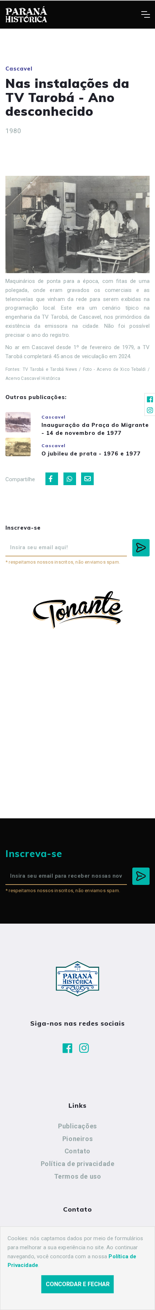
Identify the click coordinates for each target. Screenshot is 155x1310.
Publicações (77, 1126)
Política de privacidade (78, 1163)
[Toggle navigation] (145, 14)
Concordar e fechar (78, 1284)
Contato (77, 1151)
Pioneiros (77, 1138)
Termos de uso (77, 1176)
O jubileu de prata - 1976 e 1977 (91, 453)
